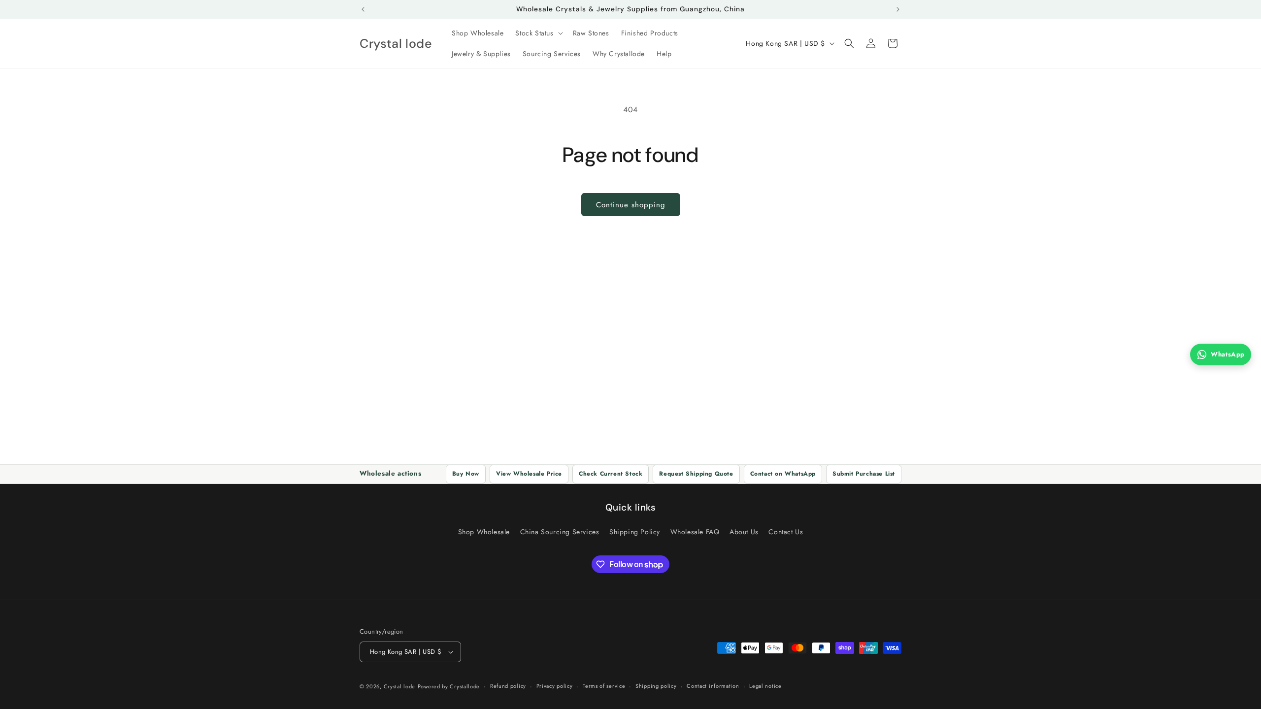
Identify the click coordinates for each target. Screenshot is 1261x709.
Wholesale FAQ (695, 532)
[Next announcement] (898, 9)
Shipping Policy (634, 532)
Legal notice (765, 686)
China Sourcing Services (559, 532)
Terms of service (604, 686)
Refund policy (508, 686)
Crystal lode (399, 686)
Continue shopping (630, 204)
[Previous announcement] (363, 9)
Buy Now (465, 473)
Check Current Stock (610, 473)
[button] (537, 33)
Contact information (713, 686)
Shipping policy (656, 686)
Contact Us (785, 532)
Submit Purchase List (863, 473)
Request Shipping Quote (696, 473)
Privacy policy (554, 686)
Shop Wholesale (484, 532)
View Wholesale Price (529, 473)
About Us (744, 532)
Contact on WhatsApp (783, 473)
